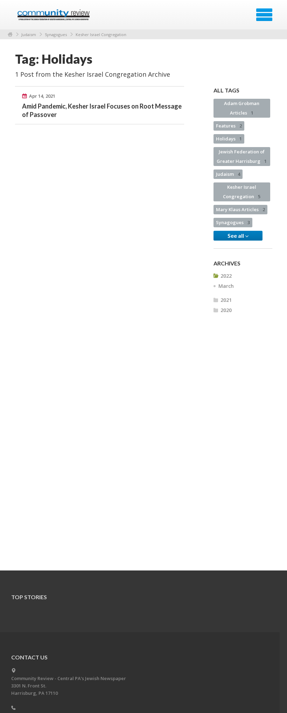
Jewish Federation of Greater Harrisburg (242, 156)
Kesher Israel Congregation (101, 34)
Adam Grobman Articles (241, 108)
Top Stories (29, 597)
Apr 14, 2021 (42, 96)
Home (10, 34)
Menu (264, 14)
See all (236, 235)
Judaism (28, 34)
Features (229, 126)
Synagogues (56, 34)
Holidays (229, 139)
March (226, 286)
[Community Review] (54, 17)
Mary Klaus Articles (240, 209)
